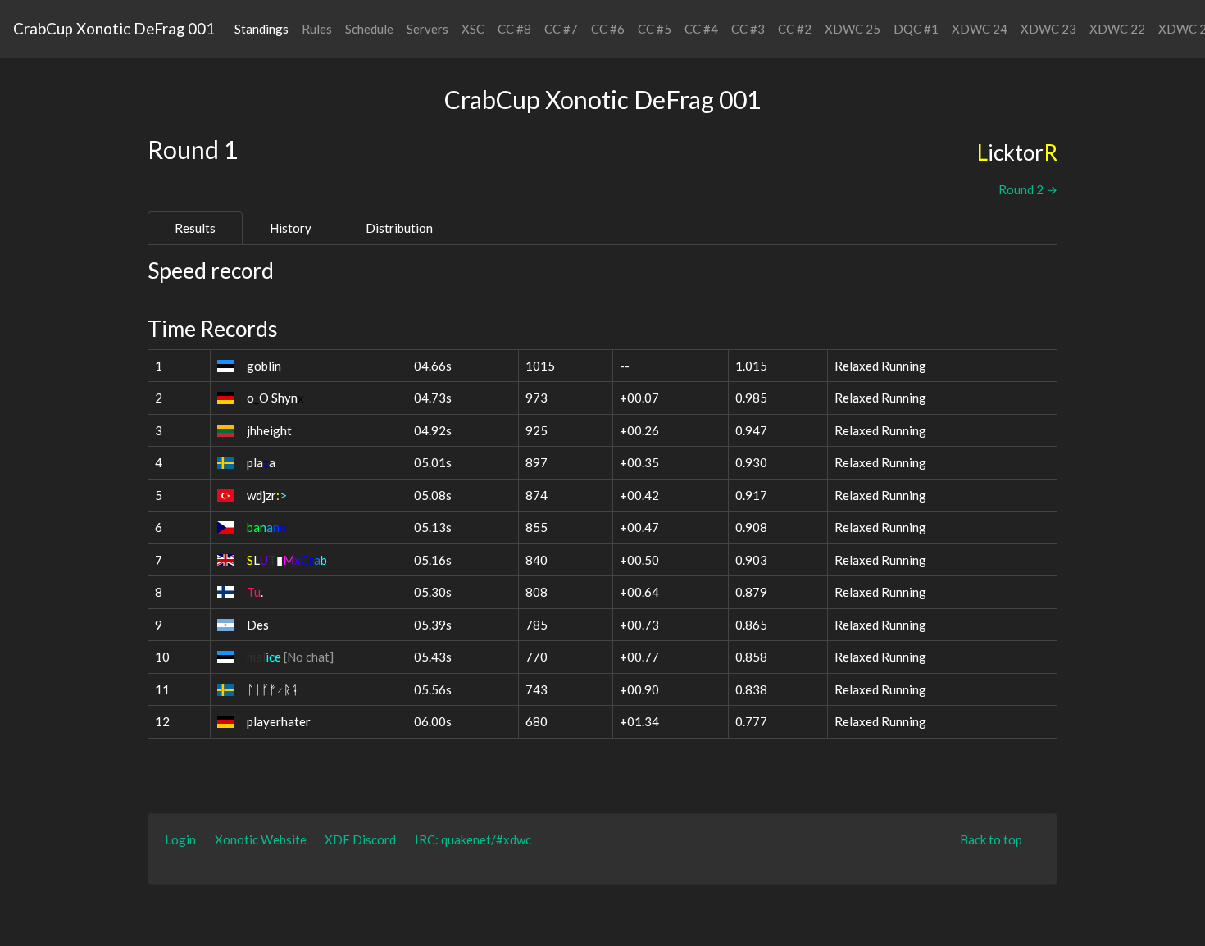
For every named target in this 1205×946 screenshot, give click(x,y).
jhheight (269, 430)
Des (258, 624)
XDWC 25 (852, 28)
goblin (264, 365)
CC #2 (795, 28)
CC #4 (701, 28)
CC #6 (608, 28)
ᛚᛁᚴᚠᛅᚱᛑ (272, 689)
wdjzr (267, 495)
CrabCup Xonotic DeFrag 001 (114, 28)
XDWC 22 (1117, 28)
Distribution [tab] (399, 228)
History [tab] (290, 228)
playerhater (279, 721)
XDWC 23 (1048, 28)
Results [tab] (195, 228)
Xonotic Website (261, 839)
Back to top (991, 839)
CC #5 (654, 28)
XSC (473, 28)
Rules (317, 28)
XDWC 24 (979, 28)
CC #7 (561, 28)
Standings (261, 28)
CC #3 (748, 28)
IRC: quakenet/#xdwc (473, 839)
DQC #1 (916, 28)
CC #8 (514, 28)
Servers (427, 28)
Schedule (369, 28)
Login (180, 839)
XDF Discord (360, 839)
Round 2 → (1027, 189)
